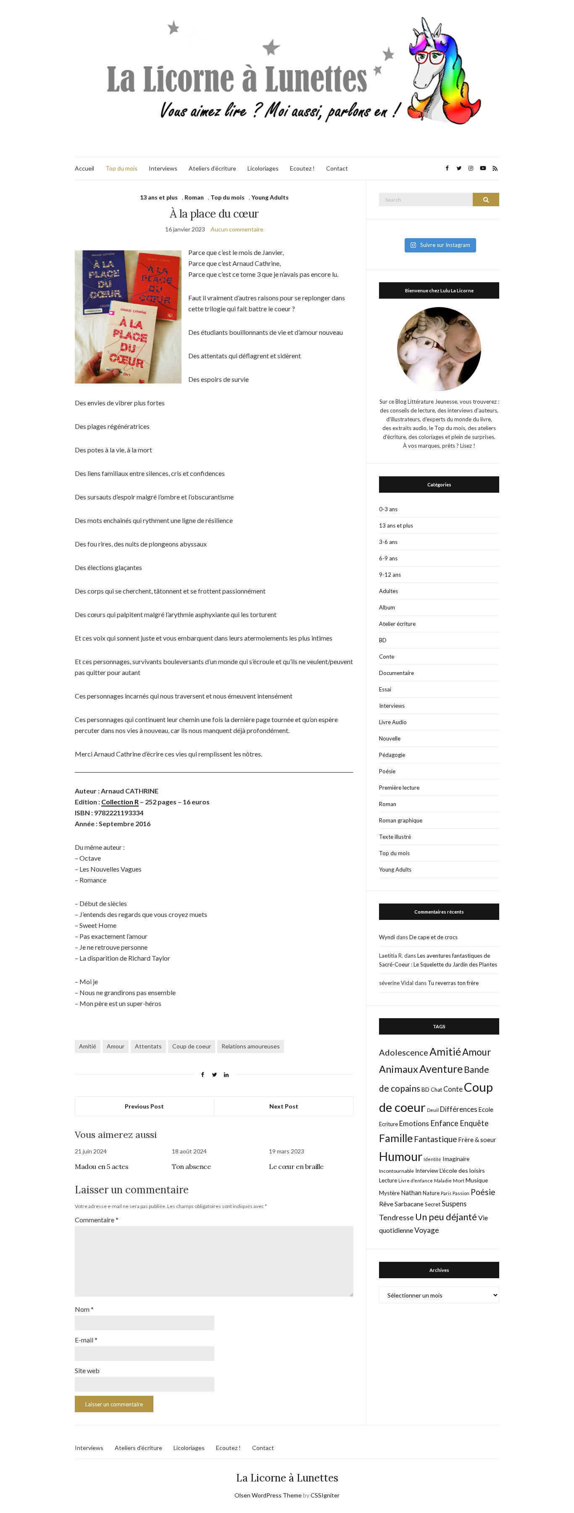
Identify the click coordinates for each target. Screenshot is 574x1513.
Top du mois (121, 168)
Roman (194, 197)
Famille (396, 1138)
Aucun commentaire (237, 229)
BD (383, 640)
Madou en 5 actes (102, 1166)
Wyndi (387, 937)
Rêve (386, 1204)
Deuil (433, 1110)
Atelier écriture (397, 623)
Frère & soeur (477, 1139)
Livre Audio (393, 722)
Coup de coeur (191, 1046)
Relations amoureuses (250, 1046)
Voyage (426, 1230)
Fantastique (435, 1139)
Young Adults (270, 197)
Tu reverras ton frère (453, 983)
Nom (84, 1309)
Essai (385, 689)
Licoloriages (263, 168)
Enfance (444, 1123)
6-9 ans (388, 558)
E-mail (86, 1340)
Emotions (414, 1123)
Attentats (148, 1046)
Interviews (163, 168)
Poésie (387, 771)
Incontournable (396, 1171)
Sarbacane (409, 1204)
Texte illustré (395, 836)
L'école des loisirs (462, 1170)
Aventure (441, 1068)
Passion (461, 1193)
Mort (458, 1180)
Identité (432, 1159)
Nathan (411, 1192)
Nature (431, 1193)
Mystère (389, 1193)
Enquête (474, 1123)
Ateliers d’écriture (212, 168)
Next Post (283, 1106)
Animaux (398, 1069)
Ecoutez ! (302, 168)
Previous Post (144, 1106)
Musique (477, 1180)
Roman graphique (400, 820)
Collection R (120, 802)
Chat (436, 1089)
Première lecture (399, 787)
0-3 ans (388, 509)
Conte (386, 656)
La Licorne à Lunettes (287, 1477)
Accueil (84, 168)
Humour (400, 1156)
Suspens (454, 1204)
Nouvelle (389, 738)
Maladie (443, 1180)
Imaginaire (455, 1158)
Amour (115, 1046)
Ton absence (191, 1166)
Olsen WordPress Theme (268, 1495)
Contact (337, 168)
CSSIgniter (325, 1495)
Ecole (486, 1109)
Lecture (388, 1180)
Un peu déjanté (446, 1216)
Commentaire (96, 1220)
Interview (426, 1170)
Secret (432, 1204)
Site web (87, 1370)
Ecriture (388, 1124)
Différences (458, 1109)
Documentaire (396, 673)
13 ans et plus (159, 197)
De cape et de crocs (433, 937)
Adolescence (403, 1052)
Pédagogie (392, 754)
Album (387, 607)
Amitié (87, 1046)
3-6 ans (388, 541)
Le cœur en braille (296, 1166)
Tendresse (396, 1217)
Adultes (388, 591)
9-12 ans (390, 574)
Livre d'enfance (415, 1180)
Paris (446, 1193)
